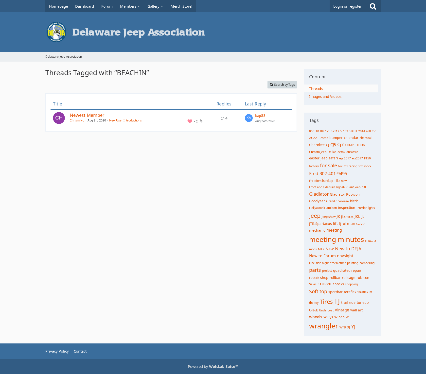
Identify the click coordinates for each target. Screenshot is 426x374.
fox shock (364, 166)
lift (335, 223)
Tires (326, 302)
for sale (328, 165)
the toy (314, 303)
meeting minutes (336, 239)
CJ (327, 144)
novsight (345, 255)
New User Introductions (125, 120)
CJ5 (333, 144)
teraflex (350, 291)
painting (352, 263)
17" (327, 131)
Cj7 (340, 144)
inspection (346, 207)
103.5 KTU (350, 131)
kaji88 (260, 115)
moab (370, 240)
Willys (328, 317)
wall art (356, 310)
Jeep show (329, 217)
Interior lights (365, 208)
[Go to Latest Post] (249, 118)
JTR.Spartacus (320, 223)
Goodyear (317, 201)
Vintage (342, 310)
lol (344, 224)
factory (314, 166)
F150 (367, 158)
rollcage (348, 277)
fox (340, 166)
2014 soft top (367, 131)
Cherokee (317, 144)
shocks (338, 284)
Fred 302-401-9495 (328, 173)
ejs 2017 (345, 158)
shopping (351, 284)
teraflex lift (364, 292)
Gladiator (319, 194)
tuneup (363, 302)
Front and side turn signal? (327, 187)
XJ (348, 327)
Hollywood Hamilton (323, 208)
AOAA (313, 138)
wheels (315, 317)
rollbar (335, 277)
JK (338, 216)
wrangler (323, 325)
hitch (354, 201)
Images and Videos (325, 96)
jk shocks (347, 217)
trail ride (348, 302)
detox (341, 152)
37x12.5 (336, 131)
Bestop (323, 138)
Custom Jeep (317, 152)
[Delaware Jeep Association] (213, 32)
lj (340, 223)
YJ (353, 326)
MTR (321, 249)
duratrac (352, 152)
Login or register (347, 6)
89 (322, 131)
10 (317, 131)
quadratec (341, 270)
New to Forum (322, 255)
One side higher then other (327, 263)
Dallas (332, 152)
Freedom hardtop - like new (328, 181)
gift (364, 187)
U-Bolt (313, 310)
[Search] (373, 6)
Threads (316, 88)
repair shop (318, 277)
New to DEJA (348, 249)
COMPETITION (355, 145)
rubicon (362, 277)
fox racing (350, 166)
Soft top (318, 291)
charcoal (366, 138)
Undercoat (326, 310)
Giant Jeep (353, 187)
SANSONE (325, 284)
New (329, 249)
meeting (334, 230)
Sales (313, 284)
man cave (356, 223)
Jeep (314, 216)
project (327, 271)
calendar (351, 137)
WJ (347, 317)
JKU (357, 216)
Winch (339, 317)
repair (356, 270)
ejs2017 (357, 158)
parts (315, 270)
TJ (337, 301)
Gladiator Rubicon (345, 194)
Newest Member (87, 115)
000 (311, 131)
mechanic (317, 230)
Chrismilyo (77, 120)
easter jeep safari (323, 158)
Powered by (213, 366)
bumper (336, 137)
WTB (342, 327)
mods (313, 249)
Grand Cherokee (337, 201)
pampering (366, 263)
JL (363, 216)
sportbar (335, 291)
